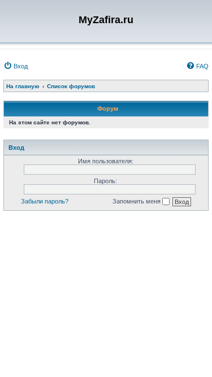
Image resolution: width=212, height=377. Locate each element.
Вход (16, 147)
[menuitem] (15, 66)
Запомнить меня (137, 201)
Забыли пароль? (44, 201)
